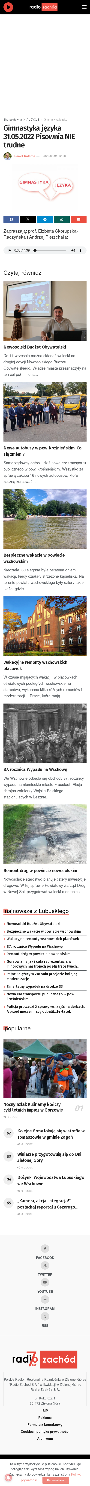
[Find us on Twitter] (45, 1265)
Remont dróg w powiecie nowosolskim (40, 870)
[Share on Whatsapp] (62, 219)
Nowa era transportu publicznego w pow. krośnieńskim (41, 996)
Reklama (45, 1417)
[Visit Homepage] (48, 7)
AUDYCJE (33, 119)
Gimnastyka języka (55, 119)
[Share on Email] (79, 219)
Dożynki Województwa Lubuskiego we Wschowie (50, 1180)
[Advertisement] (45, 64)
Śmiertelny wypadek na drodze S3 (35, 986)
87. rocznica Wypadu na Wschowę (35, 769)
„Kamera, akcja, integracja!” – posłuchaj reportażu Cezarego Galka (46, 1204)
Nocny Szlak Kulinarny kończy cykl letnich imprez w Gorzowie (33, 1107)
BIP (45, 1410)
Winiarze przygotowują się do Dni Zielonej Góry (49, 1157)
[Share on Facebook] (11, 219)
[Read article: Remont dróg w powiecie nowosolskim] (45, 834)
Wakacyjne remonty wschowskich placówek (35, 665)
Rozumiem (55, 1480)
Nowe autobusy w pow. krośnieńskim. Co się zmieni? (42, 451)
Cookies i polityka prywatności (45, 1431)
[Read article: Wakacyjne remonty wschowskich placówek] (45, 626)
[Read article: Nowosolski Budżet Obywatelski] (45, 310)
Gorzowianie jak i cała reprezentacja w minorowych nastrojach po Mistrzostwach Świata (42, 964)
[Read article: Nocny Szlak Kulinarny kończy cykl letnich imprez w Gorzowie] (45, 1068)
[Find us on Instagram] (45, 1299)
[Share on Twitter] (28, 219)
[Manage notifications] (8, 1477)
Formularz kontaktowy (45, 1424)
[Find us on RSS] (45, 1316)
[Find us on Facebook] (45, 1248)
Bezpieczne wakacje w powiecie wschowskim (34, 558)
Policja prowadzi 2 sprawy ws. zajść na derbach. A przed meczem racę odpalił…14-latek (46, 1009)
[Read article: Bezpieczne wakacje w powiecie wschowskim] (45, 519)
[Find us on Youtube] (45, 1282)
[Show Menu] (84, 7)
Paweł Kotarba (24, 156)
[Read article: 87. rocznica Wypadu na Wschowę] (45, 733)
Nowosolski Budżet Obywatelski (34, 347)
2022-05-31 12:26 (54, 156)
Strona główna (12, 119)
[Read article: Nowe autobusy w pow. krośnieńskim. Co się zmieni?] (45, 412)
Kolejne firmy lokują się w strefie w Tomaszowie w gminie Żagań (51, 1134)
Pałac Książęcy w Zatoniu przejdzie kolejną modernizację (42, 976)
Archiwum (45, 1438)
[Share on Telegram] (45, 219)
